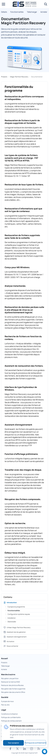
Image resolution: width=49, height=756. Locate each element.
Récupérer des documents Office (13, 692)
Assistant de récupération (16, 632)
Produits (4, 77)
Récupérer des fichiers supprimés (13, 689)
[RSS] (39, 749)
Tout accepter (13, 743)
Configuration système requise (19, 614)
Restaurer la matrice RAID (10, 682)
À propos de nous (7, 701)
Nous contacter (12, 646)
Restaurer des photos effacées (12, 685)
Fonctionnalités (16, 12)
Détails (4, 12)
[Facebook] (10, 749)
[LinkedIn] (24, 749)
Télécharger (32, 12)
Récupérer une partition (9, 678)
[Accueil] (24, 4)
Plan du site (5, 705)
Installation (12, 618)
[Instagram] (32, 749)
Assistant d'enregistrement (17, 637)
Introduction (12, 602)
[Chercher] (45, 4)
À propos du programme (16, 607)
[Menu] (3, 4)
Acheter (43, 12)
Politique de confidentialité (11, 717)
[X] (17, 749)
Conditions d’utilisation (9, 714)
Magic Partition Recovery (19, 77)
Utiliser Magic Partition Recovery (18, 627)
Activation (10, 641)
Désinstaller (12, 622)
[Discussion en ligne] (44, 752)
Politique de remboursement (11, 721)
